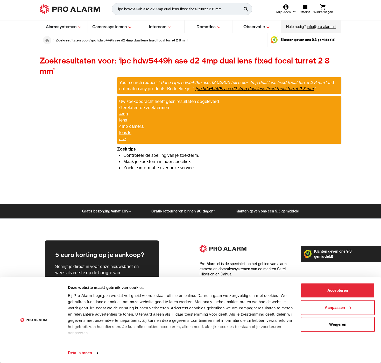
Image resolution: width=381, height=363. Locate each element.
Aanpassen (335, 307)
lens (123, 120)
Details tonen (80, 353)
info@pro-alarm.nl (321, 26)
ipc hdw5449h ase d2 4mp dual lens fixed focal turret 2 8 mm (254, 88)
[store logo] (70, 9)
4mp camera (131, 126)
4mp (123, 113)
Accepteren (337, 290)
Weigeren (337, 324)
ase (122, 138)
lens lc (125, 132)
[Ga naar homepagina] (47, 40)
